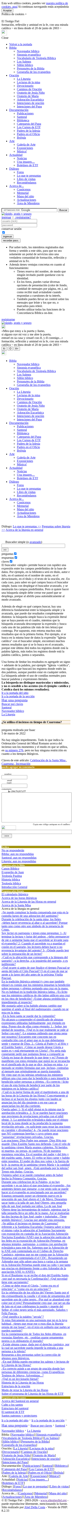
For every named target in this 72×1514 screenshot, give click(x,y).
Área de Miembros (28, 203)
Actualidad (15, 154)
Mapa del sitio (25, 196)
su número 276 (14, 750)
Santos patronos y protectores (19, 1415)
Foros (20, 172)
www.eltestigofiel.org (54, 1500)
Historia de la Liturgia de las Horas (23, 1382)
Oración (14, 75)
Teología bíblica (11, 883)
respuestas (8, 557)
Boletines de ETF (27, 165)
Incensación (22, 763)
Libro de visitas (26, 179)
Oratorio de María (28, 96)
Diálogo (14, 168)
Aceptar (7, 10)
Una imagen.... (26, 161)
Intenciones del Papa (29, 106)
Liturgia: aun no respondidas (19, 861)
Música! (22, 151)
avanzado (35, 542)
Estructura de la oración (16, 1386)
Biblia (13, 47)
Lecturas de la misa (28, 82)
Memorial (23, 193)
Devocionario (25, 85)
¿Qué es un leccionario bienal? (20, 1379)
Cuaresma (8, 763)
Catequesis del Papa (29, 123)
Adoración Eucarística (30, 99)
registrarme (8, 319)
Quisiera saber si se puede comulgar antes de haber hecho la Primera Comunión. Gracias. (32, 1176)
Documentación (18, 110)
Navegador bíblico (28, 51)
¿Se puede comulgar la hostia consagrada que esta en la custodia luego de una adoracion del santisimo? (35, 914)
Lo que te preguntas (29, 175)
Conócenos (24, 189)
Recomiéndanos (26, 182)
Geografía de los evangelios (33, 72)
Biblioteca (23, 120)
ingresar (6, 217)
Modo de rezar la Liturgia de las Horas (25, 1390)
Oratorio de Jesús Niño (31, 92)
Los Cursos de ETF (29, 127)
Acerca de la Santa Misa (16, 905)
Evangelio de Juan (13, 872)
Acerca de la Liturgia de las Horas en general (29, 901)
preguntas (7, 553)
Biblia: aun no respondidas (18, 854)
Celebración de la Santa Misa (48, 760)
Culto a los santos (12, 1404)
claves (5, 561)
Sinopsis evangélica (29, 54)
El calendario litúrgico (15, 894)
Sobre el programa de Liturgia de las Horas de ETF (33, 1393)
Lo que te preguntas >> (27, 526)
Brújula (21, 137)
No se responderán (13, 850)
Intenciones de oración (30, 103)
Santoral (22, 116)
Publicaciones (25, 113)
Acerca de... (16, 186)
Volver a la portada (20, 44)
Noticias (22, 158)
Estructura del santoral (15, 1408)
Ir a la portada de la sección (18, 696)
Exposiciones (25, 148)
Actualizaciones (26, 199)
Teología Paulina (12, 875)
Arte (12, 141)
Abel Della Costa (34, 1507)
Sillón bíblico (25, 65)
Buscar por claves (12, 704)
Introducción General (14, 887)
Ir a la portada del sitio (15, 693)
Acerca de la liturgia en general (24, 529)
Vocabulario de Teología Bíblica (36, 58)
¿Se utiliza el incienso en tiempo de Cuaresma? (30, 1223)
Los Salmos (24, 61)
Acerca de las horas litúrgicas (19, 898)
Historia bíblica (11, 879)
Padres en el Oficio (28, 134)
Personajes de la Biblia (30, 68)
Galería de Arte (26, 144)
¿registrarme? (23, 217)
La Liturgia (24, 78)
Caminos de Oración (29, 89)
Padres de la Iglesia (28, 130)
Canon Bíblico (10, 868)
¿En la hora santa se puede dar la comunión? (28, 1016)
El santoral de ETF (13, 1412)
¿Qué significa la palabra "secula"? (23, 1316)
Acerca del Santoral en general (20, 1401)
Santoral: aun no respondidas (19, 857)
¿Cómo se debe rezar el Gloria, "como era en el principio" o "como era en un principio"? (30, 1287)
